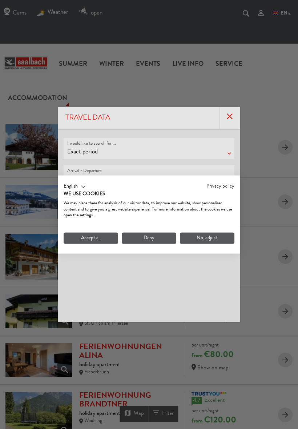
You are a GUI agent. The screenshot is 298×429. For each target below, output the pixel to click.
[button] (75, 187)
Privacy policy (220, 186)
